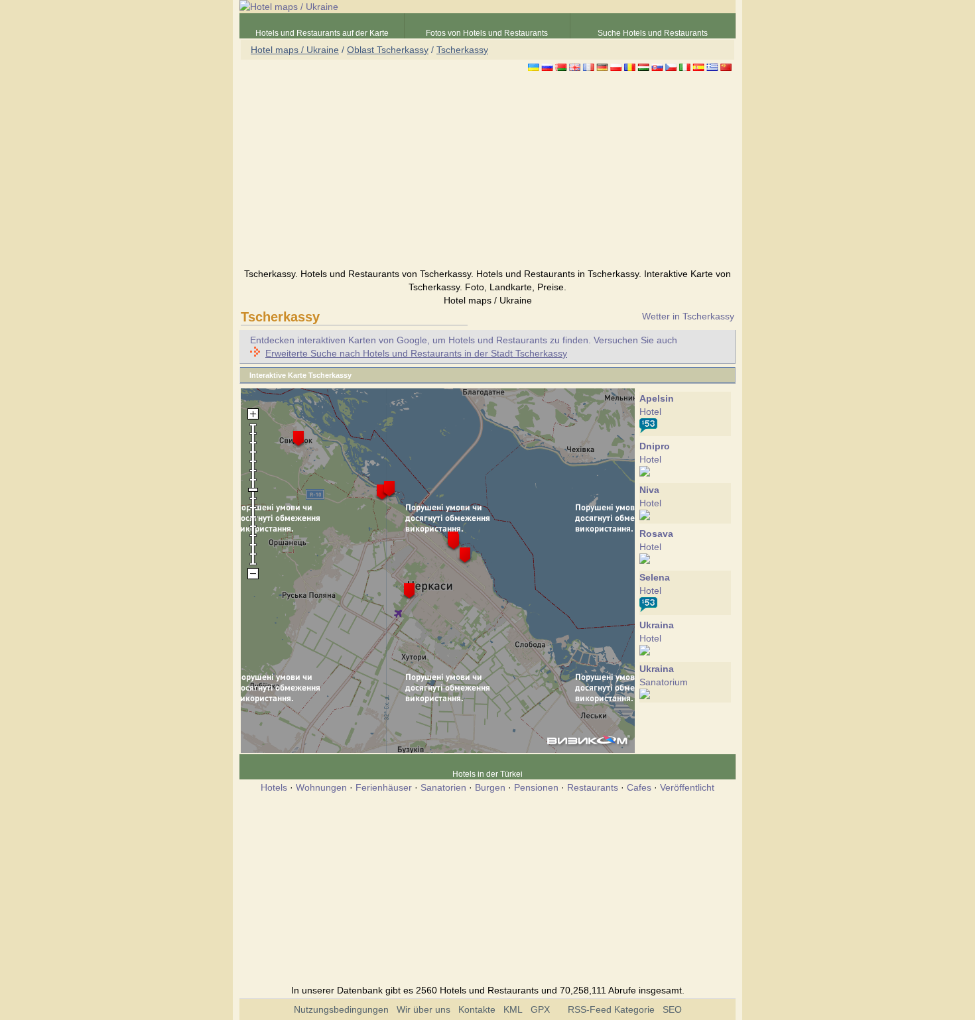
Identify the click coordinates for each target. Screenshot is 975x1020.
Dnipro (654, 446)
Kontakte (476, 1009)
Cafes (639, 787)
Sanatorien (443, 787)
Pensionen (536, 787)
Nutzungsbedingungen (341, 1009)
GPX (540, 1009)
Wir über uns (423, 1009)
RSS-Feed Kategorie (611, 1009)
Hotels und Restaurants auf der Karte (322, 33)
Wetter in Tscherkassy (688, 316)
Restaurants (592, 787)
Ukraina (656, 625)
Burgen (490, 787)
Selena (654, 577)
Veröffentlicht (687, 787)
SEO (672, 1009)
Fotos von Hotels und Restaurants (487, 33)
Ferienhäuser (384, 787)
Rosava (656, 533)
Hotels (274, 787)
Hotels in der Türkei (487, 774)
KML (513, 1009)
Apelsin (656, 398)
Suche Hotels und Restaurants (653, 33)
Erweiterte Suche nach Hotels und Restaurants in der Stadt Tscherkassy (416, 353)
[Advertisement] (487, 171)
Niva (649, 489)
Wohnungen (321, 787)
